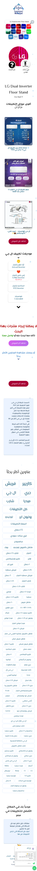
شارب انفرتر (26, 581)
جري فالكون (10, 706)
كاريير (27, 483)
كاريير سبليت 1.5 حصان (24, 613)
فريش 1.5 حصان (18, 628)
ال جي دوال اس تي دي (18, 721)
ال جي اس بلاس (11, 761)
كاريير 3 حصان (9, 644)
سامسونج (18, 541)
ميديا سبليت (18, 766)
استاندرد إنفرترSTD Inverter (18, 287)
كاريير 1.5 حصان (10, 701)
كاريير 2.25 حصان (12, 597)
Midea (7, 766)
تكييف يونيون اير (28, 31)
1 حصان (27, 564)
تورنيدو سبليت (11, 776)
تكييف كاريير (13, 26)
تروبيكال (7, 771)
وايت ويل (28, 680)
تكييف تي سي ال (18, 31)
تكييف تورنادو (23, 31)
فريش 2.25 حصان (12, 680)
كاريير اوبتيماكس (13, 558)
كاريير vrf (27, 776)
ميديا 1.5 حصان (25, 591)
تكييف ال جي (8, 26)
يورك (6, 547)
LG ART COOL (26, 607)
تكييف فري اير (8, 31)
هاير (29, 558)
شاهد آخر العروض (18, 343)
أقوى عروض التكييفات (18, 104)
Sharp (17, 771)
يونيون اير (25, 517)
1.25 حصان (10, 581)
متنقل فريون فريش (26, 644)
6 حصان (8, 781)
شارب (10, 501)
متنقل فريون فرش (18, 639)
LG (32, 771)
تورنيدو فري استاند (24, 781)
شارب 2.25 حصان (18, 586)
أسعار (30, 766)
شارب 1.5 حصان (12, 553)
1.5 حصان (18, 530)
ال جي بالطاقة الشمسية (18, 741)
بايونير (8, 696)
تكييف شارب (18, 26)
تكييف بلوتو (15, 36)
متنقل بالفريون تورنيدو (23, 547)
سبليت (28, 597)
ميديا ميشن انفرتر (18, 623)
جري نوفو (27, 665)
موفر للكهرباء (11, 665)
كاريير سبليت (9, 731)
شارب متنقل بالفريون (18, 746)
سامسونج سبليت (18, 791)
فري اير (10, 564)
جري (27, 493)
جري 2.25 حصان (27, 685)
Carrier (7, 711)
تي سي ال (9, 670)
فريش (10, 483)
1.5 (25, 771)
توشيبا (8, 659)
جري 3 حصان (27, 761)
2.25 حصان (27, 570)
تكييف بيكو (10, 36)
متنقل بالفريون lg (10, 685)
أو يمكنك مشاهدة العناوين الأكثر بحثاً (18, 354)
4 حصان (8, 654)
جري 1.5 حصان (26, 706)
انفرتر (29, 553)
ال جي (11, 493)
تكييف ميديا (26, 36)
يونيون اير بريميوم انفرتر (18, 786)
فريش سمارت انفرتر (24, 575)
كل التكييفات (18, 509)
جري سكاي (28, 756)
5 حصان (9, 602)
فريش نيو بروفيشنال (24, 696)
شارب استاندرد (11, 649)
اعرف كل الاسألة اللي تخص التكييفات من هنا (19, 833)
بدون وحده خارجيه (11, 736)
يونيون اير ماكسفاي (26, 751)
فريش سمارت (10, 570)
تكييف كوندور (13, 31)
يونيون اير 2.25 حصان (25, 618)
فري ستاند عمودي (18, 536)
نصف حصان (27, 649)
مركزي (8, 591)
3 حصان (8, 575)
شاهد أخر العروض (18, 383)
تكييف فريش (28, 26)
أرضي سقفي (27, 701)
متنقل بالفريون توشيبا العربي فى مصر (18, 633)
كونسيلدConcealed (18, 297)
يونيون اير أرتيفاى (25, 659)
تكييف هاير (21, 36)
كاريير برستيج (9, 751)
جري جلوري (9, 607)
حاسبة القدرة (13, 859)
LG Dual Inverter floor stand (20, 90)
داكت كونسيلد (26, 670)
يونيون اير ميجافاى (11, 756)
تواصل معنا (8, 335)
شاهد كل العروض (18, 241)
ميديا (27, 501)
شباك (7, 613)
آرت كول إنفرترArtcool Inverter (18, 266)
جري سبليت (28, 736)
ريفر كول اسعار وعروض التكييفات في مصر (18, 9)
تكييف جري (23, 26)
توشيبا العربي (12, 675)
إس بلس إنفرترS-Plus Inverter (18, 276)
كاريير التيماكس (25, 654)
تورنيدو (9, 517)
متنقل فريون (26, 602)
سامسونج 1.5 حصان (25, 731)
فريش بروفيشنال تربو (24, 711)
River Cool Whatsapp (34, 868)
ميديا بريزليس (18, 716)
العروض (8, 856)
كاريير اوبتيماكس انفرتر (24, 690)
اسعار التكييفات (18, 524)
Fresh (7, 690)
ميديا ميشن (8, 618)
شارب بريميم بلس (18, 726)
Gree (28, 675)
